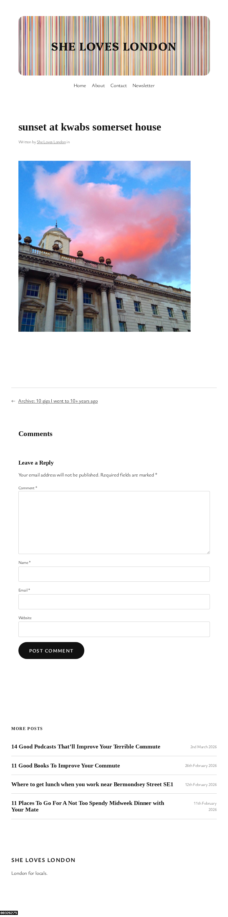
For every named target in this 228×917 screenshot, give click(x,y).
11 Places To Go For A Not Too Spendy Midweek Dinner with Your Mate (87, 806)
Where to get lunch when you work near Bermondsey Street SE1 (92, 784)
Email (24, 590)
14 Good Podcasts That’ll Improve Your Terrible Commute (85, 746)
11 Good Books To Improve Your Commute (65, 765)
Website (24, 617)
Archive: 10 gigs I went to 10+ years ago (58, 400)
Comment (27, 487)
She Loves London (114, 45)
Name (24, 562)
